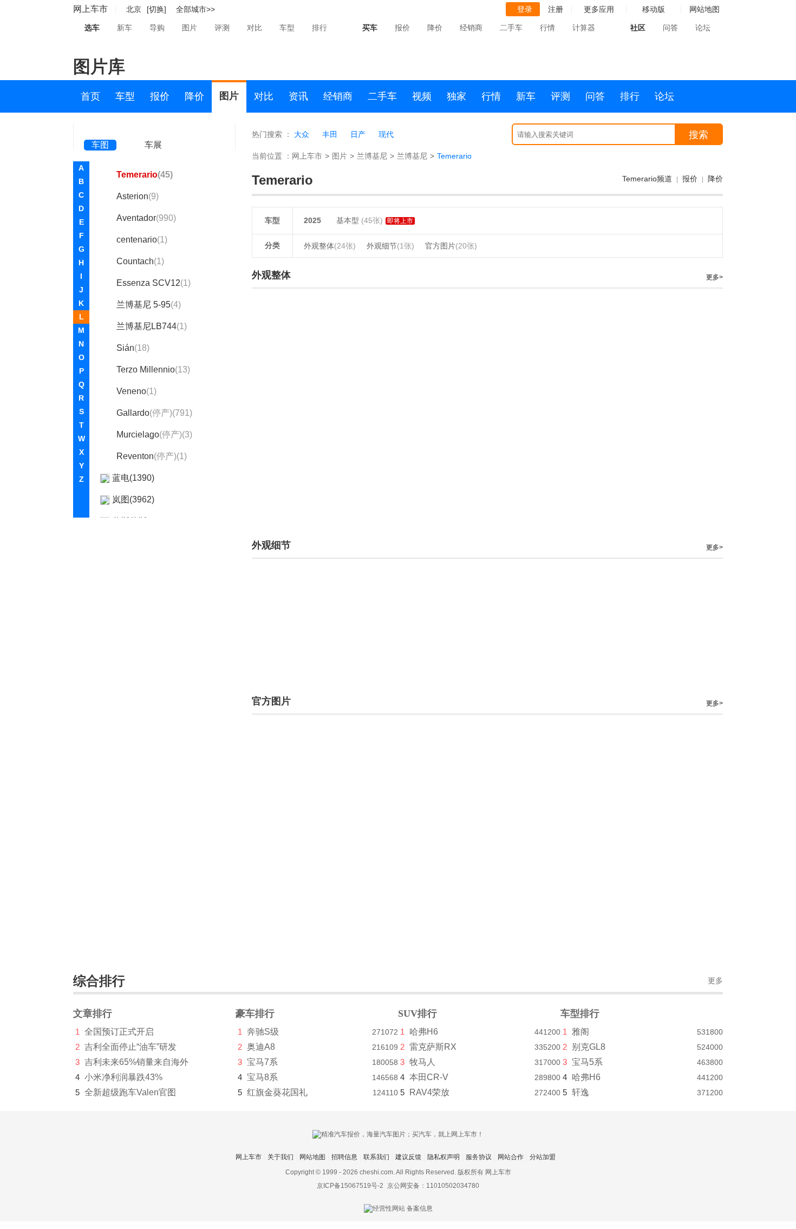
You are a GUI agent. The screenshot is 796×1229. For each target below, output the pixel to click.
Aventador (146, 218)
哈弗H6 (423, 1031)
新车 (124, 27)
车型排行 (579, 1013)
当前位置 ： (272, 156)
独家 (456, 96)
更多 (715, 981)
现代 (386, 134)
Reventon (151, 456)
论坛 (702, 27)
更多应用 (599, 9)
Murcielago (154, 434)
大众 (301, 134)
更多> (714, 277)
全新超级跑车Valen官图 (130, 1092)
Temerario (144, 174)
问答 (670, 27)
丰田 (329, 134)
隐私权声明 (443, 1157)
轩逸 (580, 1092)
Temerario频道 (647, 178)
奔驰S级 (263, 1031)
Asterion (137, 196)
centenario (141, 239)
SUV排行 (417, 1013)
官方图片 (451, 245)
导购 (157, 27)
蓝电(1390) (133, 477)
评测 (222, 27)
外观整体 (330, 245)
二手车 (511, 27)
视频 (422, 96)
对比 (254, 27)
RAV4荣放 (429, 1092)
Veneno (136, 391)
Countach (140, 261)
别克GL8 (588, 1046)
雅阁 (580, 1031)
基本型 (348, 220)
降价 (434, 27)
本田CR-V (428, 1077)
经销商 (471, 27)
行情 (547, 27)
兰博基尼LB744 (151, 326)
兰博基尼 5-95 (148, 304)
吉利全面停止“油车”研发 (130, 1046)
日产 (358, 134)
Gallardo (154, 412)
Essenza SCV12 (153, 282)
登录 (524, 9)
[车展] (153, 130)
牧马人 (422, 1062)
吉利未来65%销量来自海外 (136, 1062)
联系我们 (376, 1157)
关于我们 (280, 1157)
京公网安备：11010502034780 (433, 1185)
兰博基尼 (372, 156)
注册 (555, 9)
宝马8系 (262, 1077)
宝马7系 (262, 1062)
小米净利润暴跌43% (123, 1077)
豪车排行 (255, 1013)
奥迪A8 (261, 1046)
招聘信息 (344, 1157)
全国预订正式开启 (119, 1031)
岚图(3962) (133, 499)
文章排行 (92, 1013)
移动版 (653, 9)
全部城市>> (195, 9)
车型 (287, 27)
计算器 (583, 27)
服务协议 (479, 1157)
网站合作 (511, 1157)
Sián (132, 347)
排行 (319, 27)
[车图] (100, 129)
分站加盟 (543, 1157)
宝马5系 (587, 1062)
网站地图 (312, 1157)
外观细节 (390, 245)
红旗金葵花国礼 (277, 1092)
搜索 (698, 134)
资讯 (298, 96)
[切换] (156, 9)
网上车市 (90, 9)
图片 (189, 27)
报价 (402, 27)
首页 (90, 96)
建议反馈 (408, 1157)
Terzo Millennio (153, 369)
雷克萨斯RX (432, 1046)
